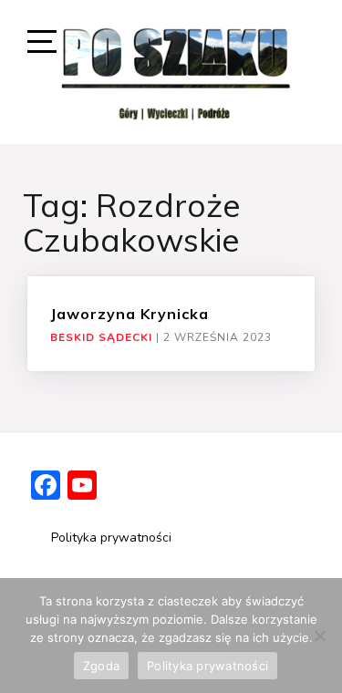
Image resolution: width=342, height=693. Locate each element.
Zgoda (101, 665)
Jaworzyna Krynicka (129, 314)
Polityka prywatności (111, 537)
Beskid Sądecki (101, 337)
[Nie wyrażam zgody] (319, 635)
